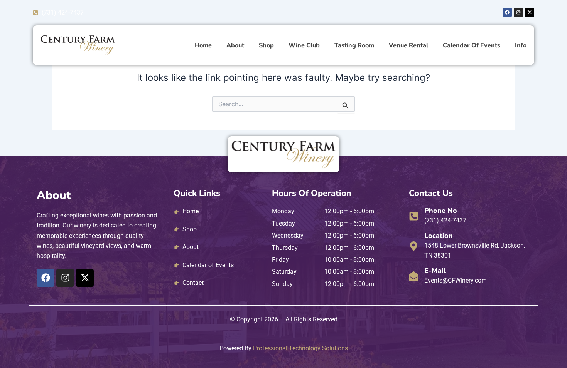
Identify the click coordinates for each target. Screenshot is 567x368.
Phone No (440, 210)
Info (520, 45)
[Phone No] (413, 216)
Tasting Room (354, 45)
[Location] (413, 246)
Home (203, 45)
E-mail (435, 270)
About (235, 45)
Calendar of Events (471, 45)
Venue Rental (408, 45)
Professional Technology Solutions (300, 348)
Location (438, 235)
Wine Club (304, 45)
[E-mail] (413, 276)
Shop (266, 45)
